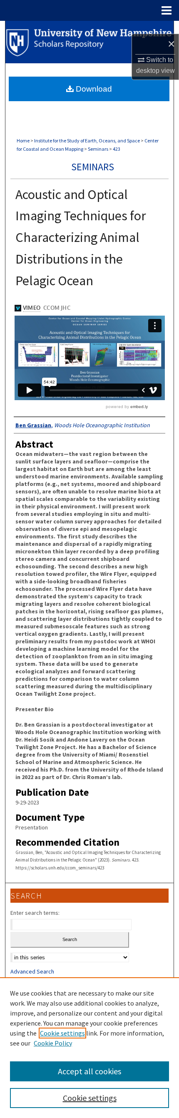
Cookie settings (62, 1033)
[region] (89, 1047)
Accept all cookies (89, 1071)
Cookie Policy (53, 1043)
